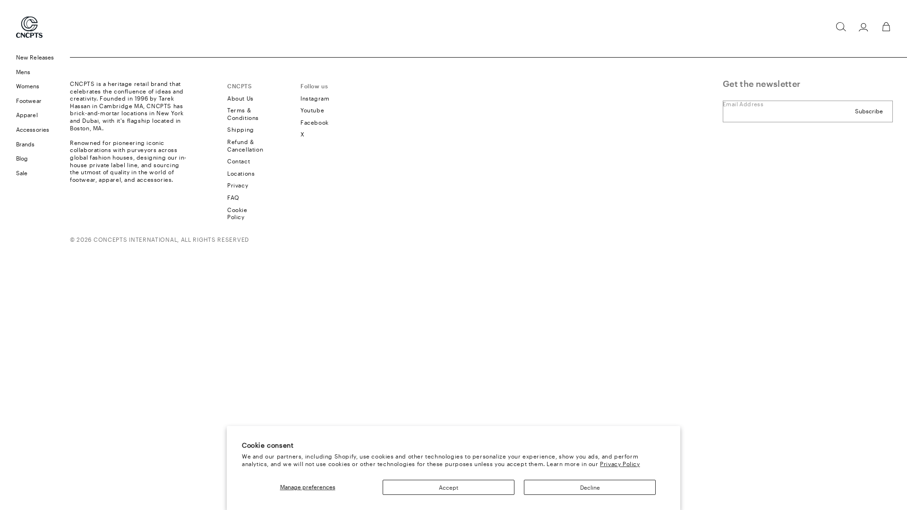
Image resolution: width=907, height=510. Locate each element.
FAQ (233, 197)
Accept (448, 487)
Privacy (237, 185)
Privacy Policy (620, 463)
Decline (590, 487)
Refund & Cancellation (245, 145)
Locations (241, 173)
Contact (238, 161)
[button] (841, 27)
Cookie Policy (237, 213)
